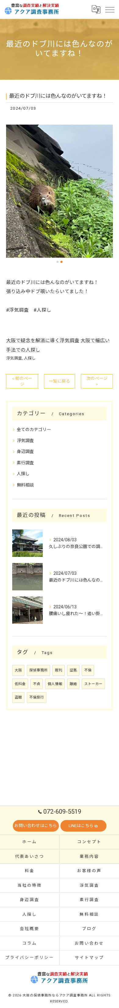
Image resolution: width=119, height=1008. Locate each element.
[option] (59, 191)
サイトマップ (89, 957)
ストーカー (93, 684)
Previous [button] (12, 194)
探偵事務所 (38, 670)
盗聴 (18, 697)
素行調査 (25, 462)
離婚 (73, 684)
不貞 (36, 684)
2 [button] (61, 262)
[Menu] (110, 9)
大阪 (18, 670)
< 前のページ (22, 381)
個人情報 (55, 684)
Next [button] (107, 194)
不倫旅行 (36, 697)
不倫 (88, 670)
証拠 (73, 670)
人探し (30, 358)
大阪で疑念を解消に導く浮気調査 (42, 340)
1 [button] (57, 262)
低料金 (20, 684)
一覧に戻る (59, 381)
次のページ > (97, 381)
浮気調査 (14, 358)
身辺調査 (25, 451)
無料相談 (25, 485)
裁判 (58, 670)
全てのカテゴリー (34, 429)
